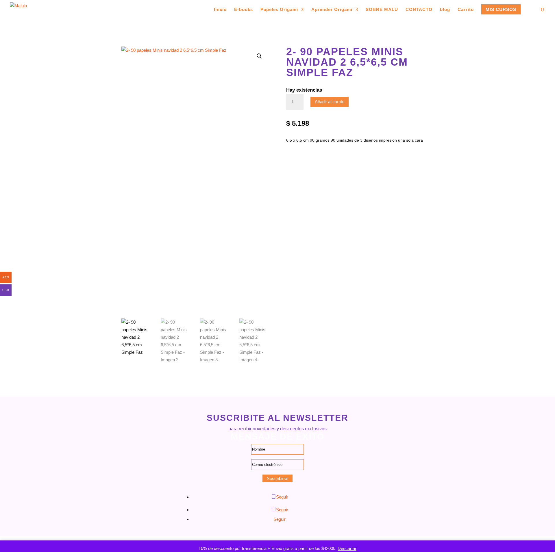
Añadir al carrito (329, 101)
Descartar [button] (347, 548)
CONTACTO (419, 10)
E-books (243, 10)
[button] (259, 56)
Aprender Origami (331, 10)
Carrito (466, 10)
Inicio (220, 10)
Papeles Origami (279, 10)
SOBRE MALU (382, 10)
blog (445, 10)
